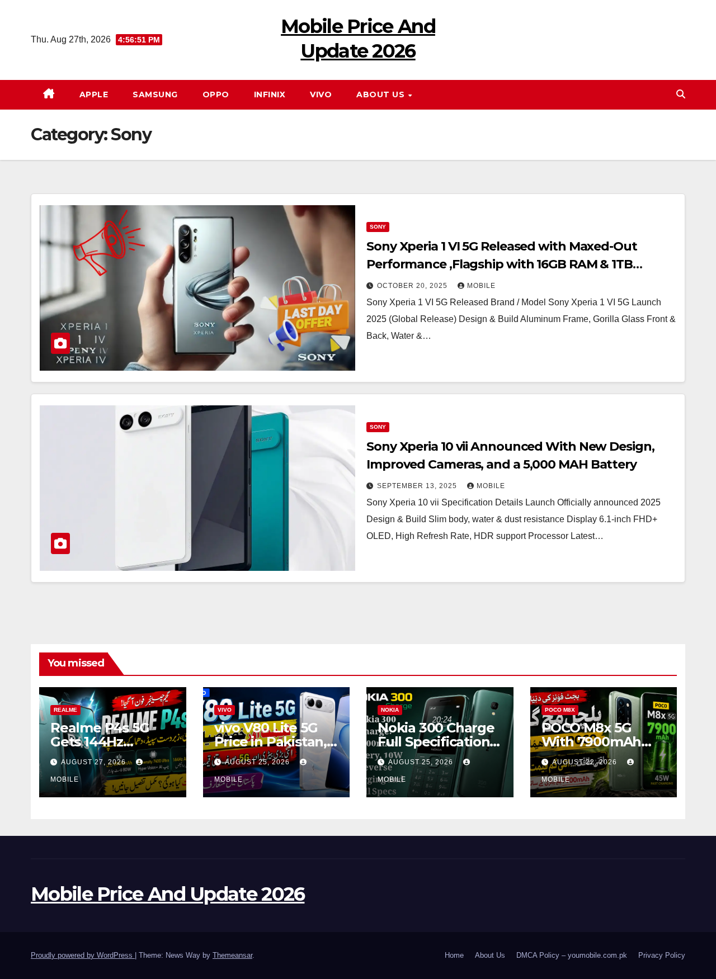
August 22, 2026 (585, 762)
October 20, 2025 (413, 286)
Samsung (155, 94)
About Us (381, 94)
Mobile (481, 286)
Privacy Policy (661, 955)
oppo (215, 94)
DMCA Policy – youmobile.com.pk (571, 955)
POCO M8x (560, 710)
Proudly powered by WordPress (83, 955)
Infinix (270, 94)
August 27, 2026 (94, 762)
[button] (680, 94)
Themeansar (232, 955)
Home (454, 955)
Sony (378, 227)
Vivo (321, 94)
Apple (94, 94)
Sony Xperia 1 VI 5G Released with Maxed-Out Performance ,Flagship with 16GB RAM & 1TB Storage (501, 264)
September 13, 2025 (418, 486)
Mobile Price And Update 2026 (167, 894)
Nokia (390, 710)
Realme (65, 710)
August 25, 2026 (258, 762)
